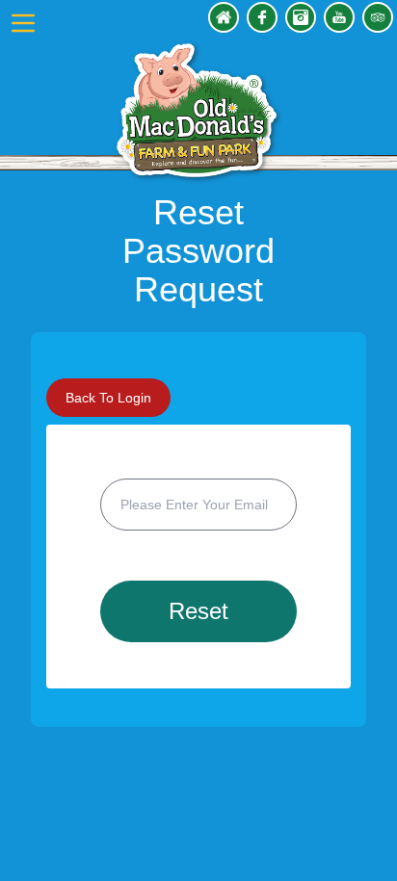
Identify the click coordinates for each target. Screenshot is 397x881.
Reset (198, 611)
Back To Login (108, 397)
